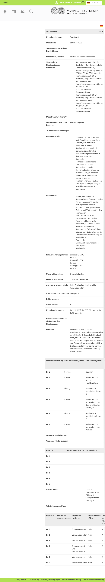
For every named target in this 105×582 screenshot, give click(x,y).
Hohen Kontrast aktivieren (70, 3)
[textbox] (94, 3)
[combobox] (94, 3)
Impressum (22, 580)
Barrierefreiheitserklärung (93, 580)
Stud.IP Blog (34, 580)
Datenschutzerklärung (71, 580)
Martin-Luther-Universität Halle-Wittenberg (75, 11)
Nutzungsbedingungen (50, 580)
